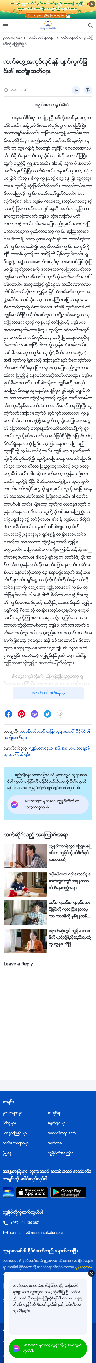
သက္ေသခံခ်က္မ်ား (42, 38)
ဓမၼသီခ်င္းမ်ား (57, 1123)
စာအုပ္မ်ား (55, 1113)
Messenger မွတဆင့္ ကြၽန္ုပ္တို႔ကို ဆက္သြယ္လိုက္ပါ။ (52, 1348)
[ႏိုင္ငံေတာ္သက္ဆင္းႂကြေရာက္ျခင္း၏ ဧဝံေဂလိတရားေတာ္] (48, 25)
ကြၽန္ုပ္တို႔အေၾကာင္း (61, 1153)
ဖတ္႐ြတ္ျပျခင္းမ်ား (15, 1133)
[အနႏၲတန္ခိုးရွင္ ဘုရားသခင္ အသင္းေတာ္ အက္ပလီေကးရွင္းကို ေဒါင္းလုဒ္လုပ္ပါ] (8, 1192)
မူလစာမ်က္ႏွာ (12, 38)
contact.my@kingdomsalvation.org (36, 1232)
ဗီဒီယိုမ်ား (9, 1123)
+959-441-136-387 (24, 1223)
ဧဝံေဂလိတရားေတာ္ (62, 1133)
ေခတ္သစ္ (55, 1143)
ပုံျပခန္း (8, 1153)
